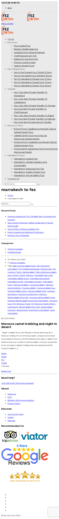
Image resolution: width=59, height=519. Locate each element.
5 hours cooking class (24, 62)
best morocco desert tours (24, 266)
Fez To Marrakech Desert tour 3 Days (32, 82)
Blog (10, 8)
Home (11, 39)
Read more (6, 371)
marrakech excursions (39, 278)
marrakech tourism (33, 281)
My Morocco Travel (21, 304)
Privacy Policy (14, 403)
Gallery (11, 417)
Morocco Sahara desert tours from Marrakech (28, 300)
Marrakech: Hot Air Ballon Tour (29, 175)
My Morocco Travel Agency (43, 304)
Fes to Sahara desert (26, 272)
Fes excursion (46, 269)
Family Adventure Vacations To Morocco (26, 232)
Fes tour (30, 275)
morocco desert (29, 288)
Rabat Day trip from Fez (26, 59)
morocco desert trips (37, 291)
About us (12, 394)
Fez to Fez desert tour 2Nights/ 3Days (33, 75)
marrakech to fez (15, 281)
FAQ (10, 397)
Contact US (13, 178)
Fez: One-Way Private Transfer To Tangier (35, 105)
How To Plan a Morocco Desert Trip (23, 229)
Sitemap (11, 420)
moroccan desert (37, 285)
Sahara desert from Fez (29, 307)
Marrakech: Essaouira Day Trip (29, 168)
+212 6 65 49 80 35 (9, 383)
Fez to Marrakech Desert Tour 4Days (32, 85)
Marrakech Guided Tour (26, 158)
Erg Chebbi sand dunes (29, 269)
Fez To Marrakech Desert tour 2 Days (32, 79)
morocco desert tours (17, 291)
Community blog (16, 414)
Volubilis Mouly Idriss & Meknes (29, 52)
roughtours (13, 307)
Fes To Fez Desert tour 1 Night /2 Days (33, 72)
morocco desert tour (46, 288)
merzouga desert (21, 285)
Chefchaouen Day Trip (25, 55)
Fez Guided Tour (22, 45)
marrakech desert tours (18, 278)
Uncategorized (14, 252)
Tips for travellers (15, 249)
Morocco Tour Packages (18, 235)
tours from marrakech (39, 310)
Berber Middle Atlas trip (26, 49)
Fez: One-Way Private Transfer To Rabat (34, 115)
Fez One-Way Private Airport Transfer (33, 122)
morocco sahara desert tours (42, 297)
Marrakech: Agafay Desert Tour (29, 172)
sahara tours (22, 310)
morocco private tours (28, 294)
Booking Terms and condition (21, 400)
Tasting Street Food (24, 65)
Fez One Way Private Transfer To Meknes (34, 119)
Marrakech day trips (43, 275)
